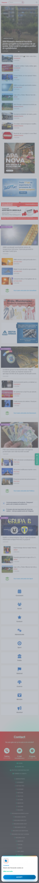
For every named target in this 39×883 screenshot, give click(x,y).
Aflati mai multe (8, 871)
